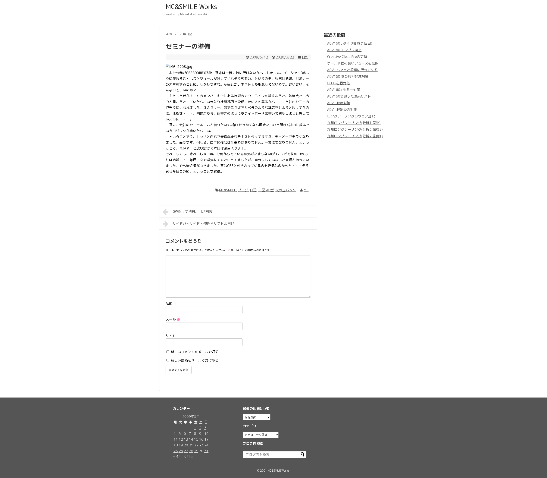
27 (186, 451)
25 (176, 451)
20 (186, 445)
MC (306, 190)
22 (196, 445)
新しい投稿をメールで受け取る (195, 360)
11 (176, 439)
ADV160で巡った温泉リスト (349, 96)
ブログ (243, 190)
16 (201, 439)
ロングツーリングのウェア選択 (351, 116)
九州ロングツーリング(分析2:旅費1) (355, 136)
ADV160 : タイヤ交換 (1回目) (349, 43)
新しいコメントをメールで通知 (195, 351)
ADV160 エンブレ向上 (344, 50)
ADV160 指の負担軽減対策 (347, 76)
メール (173, 319)
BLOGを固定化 (338, 83)
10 (206, 433)
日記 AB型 (266, 190)
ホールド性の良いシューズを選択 (352, 63)
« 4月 (177, 456)
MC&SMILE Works (191, 6)
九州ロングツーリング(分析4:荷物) (354, 122)
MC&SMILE (227, 190)
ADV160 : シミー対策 (343, 89)
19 (181, 445)
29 (196, 451)
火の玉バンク (285, 190)
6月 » (188, 456)
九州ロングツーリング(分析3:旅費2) (355, 129)
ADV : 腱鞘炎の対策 (342, 109)
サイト (171, 335)
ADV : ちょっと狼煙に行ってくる (352, 69)
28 (191, 451)
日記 (305, 57)
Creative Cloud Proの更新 (347, 56)
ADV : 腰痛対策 (338, 103)
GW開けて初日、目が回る (192, 211)
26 (181, 451)
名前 (171, 303)
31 (206, 451)
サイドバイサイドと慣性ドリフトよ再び (203, 223)
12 (181, 439)
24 (206, 445)
